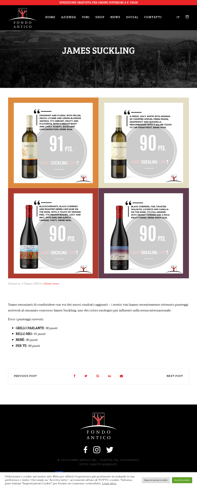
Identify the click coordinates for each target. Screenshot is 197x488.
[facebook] (75, 376)
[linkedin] (109, 376)
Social (132, 17)
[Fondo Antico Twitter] (110, 452)
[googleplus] (98, 376)
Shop (100, 17)
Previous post (25, 376)
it (178, 17)
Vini (86, 17)
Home (50, 17)
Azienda (68, 17)
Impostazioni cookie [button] (156, 480)
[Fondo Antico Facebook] (85, 452)
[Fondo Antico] (22, 18)
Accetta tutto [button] (182, 480)
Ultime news (51, 283)
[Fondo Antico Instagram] (97, 452)
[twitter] (86, 376)
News (115, 17)
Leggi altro (109, 483)
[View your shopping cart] (186, 17)
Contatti (153, 17)
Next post (175, 376)
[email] (121, 376)
